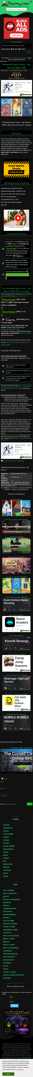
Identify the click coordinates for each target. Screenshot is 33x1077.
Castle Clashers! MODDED (16, 536)
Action (12, 480)
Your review (4, 795)
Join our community (25, 333)
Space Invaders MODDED (16, 615)
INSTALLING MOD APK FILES (10, 329)
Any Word (22, 49)
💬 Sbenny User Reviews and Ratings (12, 461)
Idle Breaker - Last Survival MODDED (16, 577)
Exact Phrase (6, 49)
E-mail (2, 788)
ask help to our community (15, 388)
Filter (28, 52)
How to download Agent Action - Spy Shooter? (14, 356)
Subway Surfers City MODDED (16, 557)
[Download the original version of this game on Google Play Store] (8, 319)
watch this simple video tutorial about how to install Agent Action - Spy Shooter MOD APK (16, 386)
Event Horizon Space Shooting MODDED (16, 597)
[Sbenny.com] (15, 3)
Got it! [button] (8, 1074)
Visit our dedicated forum (21, 296)
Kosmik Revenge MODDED (16, 635)
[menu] (31, 1)
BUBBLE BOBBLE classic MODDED (16, 714)
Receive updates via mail (9, 804)
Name (2, 781)
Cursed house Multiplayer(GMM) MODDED (16, 519)
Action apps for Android (13, 435)
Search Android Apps (16, 42)
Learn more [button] (19, 1069)
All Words (15, 49)
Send (29, 804)
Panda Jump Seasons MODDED (16, 654)
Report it (25, 294)
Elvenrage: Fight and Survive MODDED (16, 675)
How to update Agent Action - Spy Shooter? (13, 395)
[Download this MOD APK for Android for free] (8, 299)
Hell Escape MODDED (16, 499)
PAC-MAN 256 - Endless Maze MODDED (16, 694)
